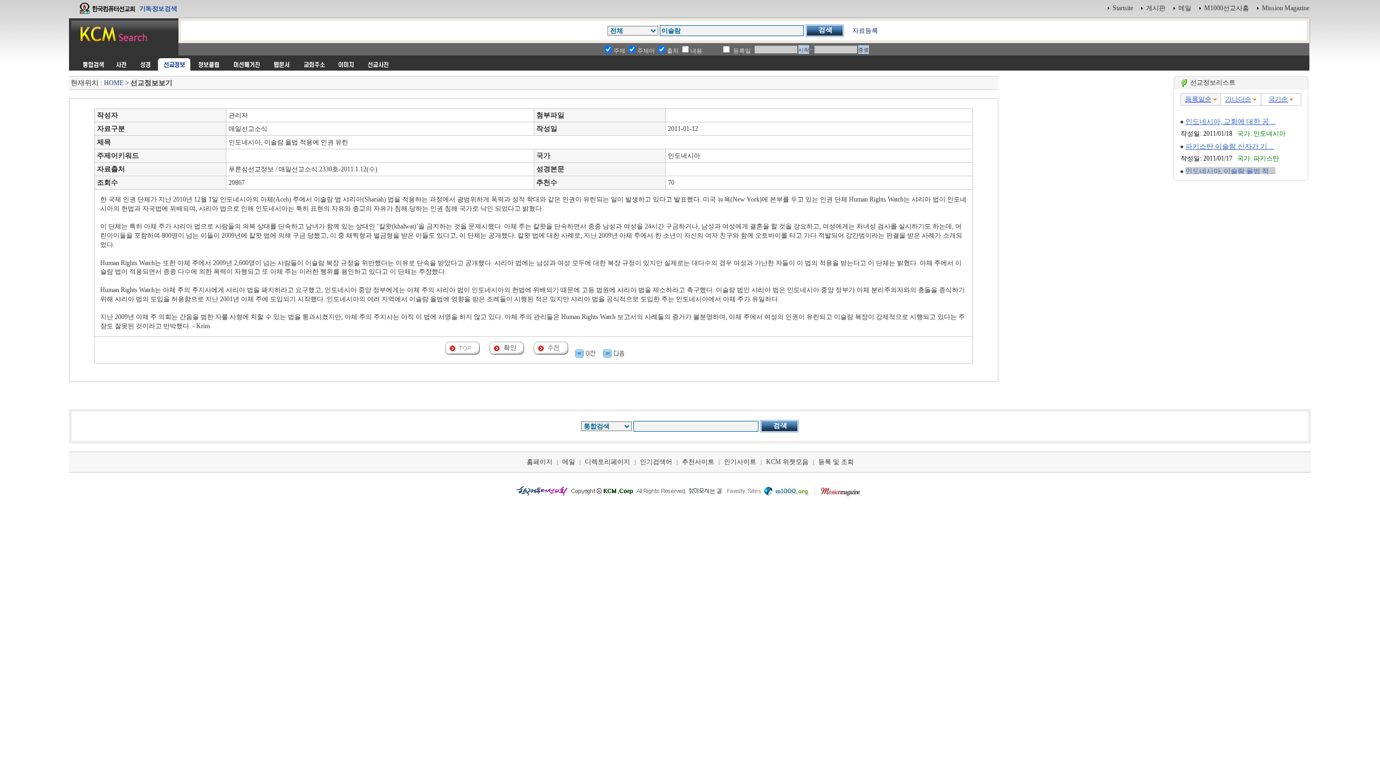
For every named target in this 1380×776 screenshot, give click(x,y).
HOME (113, 83)
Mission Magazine (1285, 8)
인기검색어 (656, 462)
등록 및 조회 (836, 462)
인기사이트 (740, 462)
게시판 (1155, 8)
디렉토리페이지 (607, 462)
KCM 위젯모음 (787, 462)
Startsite (1123, 8)
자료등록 (865, 30)
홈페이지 (540, 462)
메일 (1184, 8)
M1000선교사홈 (1226, 8)
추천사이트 (698, 462)
